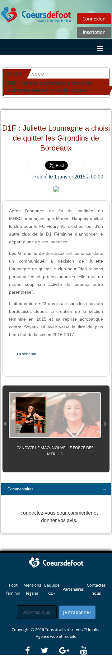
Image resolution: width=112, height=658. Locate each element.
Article (15, 73)
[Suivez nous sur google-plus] (69, 651)
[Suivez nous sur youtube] (83, 651)
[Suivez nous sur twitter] (49, 651)
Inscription (94, 32)
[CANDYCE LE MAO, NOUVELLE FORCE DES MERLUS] (55, 414)
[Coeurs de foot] (56, 562)
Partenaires (73, 589)
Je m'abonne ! (77, 612)
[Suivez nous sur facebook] (32, 651)
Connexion (93, 19)
